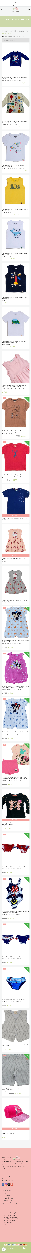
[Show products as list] (3, 36)
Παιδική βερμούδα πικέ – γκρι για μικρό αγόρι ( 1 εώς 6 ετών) (14, 1089)
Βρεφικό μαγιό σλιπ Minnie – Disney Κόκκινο (15, 867)
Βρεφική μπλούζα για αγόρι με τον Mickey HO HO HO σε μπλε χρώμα (14, 78)
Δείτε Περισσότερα (6, 33)
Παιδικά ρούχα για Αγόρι (10, 1213)
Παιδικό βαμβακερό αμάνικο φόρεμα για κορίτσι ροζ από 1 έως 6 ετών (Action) (14, 386)
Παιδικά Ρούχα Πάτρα (9, 1220)
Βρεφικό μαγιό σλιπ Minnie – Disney (12, 957)
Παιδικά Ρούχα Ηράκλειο (10, 1217)
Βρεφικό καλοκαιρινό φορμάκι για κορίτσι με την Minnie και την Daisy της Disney (15, 687)
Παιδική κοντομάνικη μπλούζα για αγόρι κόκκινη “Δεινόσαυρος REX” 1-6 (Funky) (14, 475)
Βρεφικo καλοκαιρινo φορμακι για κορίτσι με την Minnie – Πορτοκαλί (15, 641)
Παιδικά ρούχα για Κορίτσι (10, 1212)
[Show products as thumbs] (2, 36)
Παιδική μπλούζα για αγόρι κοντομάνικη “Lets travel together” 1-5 (14, 342)
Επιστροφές (6, 1196)
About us (5, 1193)
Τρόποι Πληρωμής (8, 1198)
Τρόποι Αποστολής (8, 1200)
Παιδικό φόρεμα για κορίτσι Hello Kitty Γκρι (15, 600)
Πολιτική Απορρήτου (8, 1202)
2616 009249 (7, 1178)
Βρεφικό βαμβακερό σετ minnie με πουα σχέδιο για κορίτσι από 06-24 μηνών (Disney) (15, 778)
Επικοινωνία (6, 1195)
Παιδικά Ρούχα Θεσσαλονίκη (11, 1218)
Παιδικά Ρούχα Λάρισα (9, 1215)
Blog (4, 1224)
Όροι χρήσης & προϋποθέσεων (11, 1203)
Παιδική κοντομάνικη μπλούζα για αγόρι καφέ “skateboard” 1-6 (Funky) (14, 431)
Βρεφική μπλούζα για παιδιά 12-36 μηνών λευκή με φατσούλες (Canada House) (14, 122)
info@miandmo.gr (8, 1180)
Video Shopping (7, 1222)
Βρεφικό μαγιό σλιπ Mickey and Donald (13, 999)
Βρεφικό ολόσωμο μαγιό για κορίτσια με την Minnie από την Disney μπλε (15, 912)
